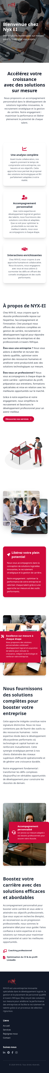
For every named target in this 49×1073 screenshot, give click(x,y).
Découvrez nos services (17, 419)
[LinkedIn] (4, 1052)
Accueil (6, 1025)
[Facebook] (12, 1052)
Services (7, 1029)
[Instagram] (16, 1052)
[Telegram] (8, 1052)
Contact (6, 1037)
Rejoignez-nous (10, 1033)
